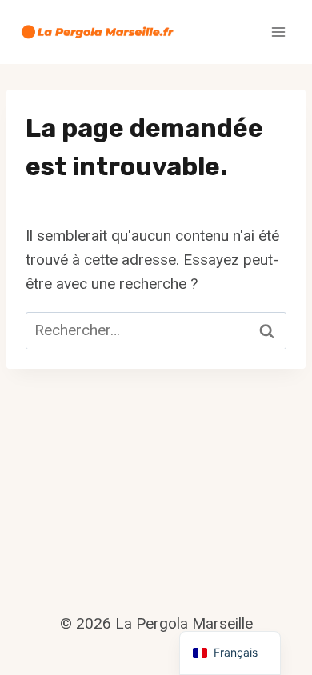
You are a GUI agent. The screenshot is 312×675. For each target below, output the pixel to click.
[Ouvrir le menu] (278, 31)
